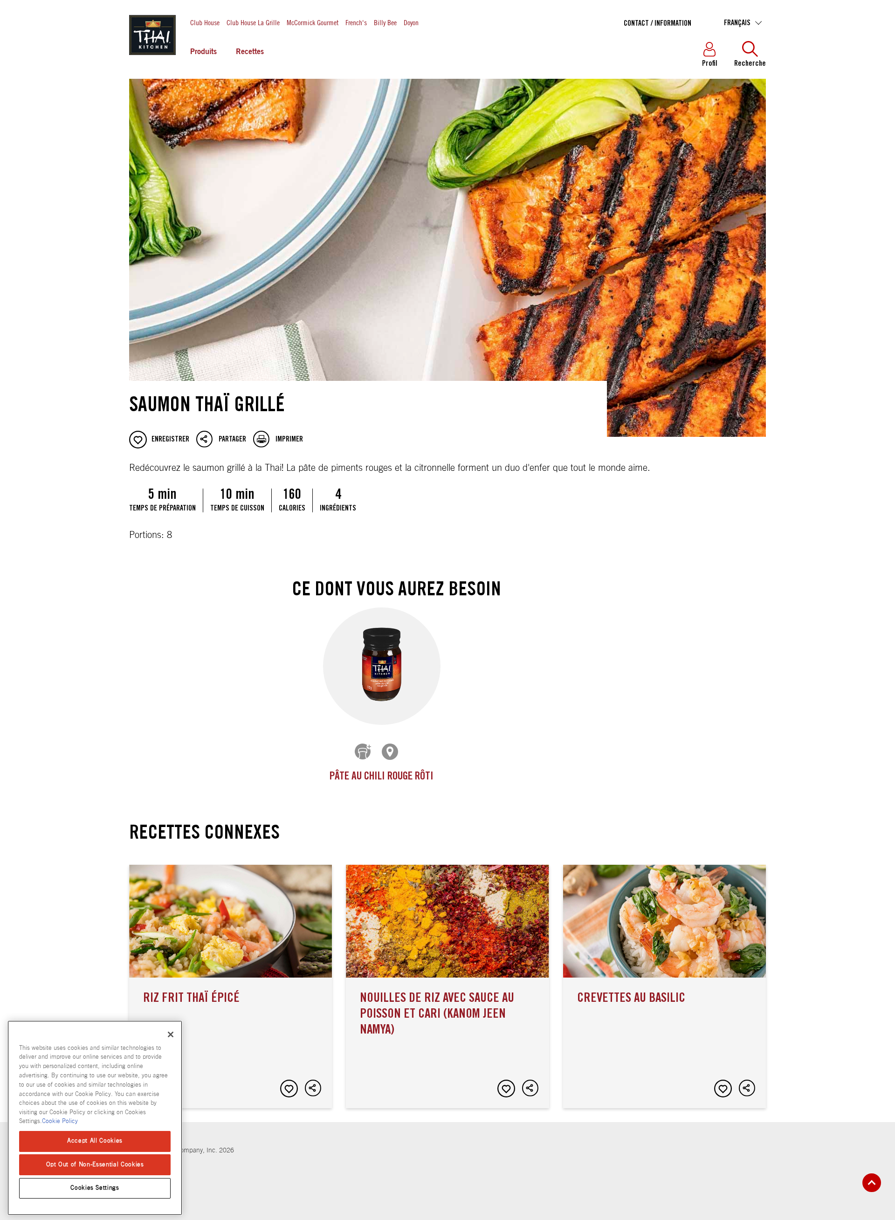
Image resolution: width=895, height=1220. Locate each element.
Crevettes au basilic (664, 986)
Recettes (250, 52)
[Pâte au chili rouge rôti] (382, 666)
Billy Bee (385, 22)
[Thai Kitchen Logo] (152, 55)
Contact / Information (657, 24)
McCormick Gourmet (312, 22)
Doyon (411, 22)
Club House (205, 22)
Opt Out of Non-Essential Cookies (95, 1164)
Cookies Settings (94, 1188)
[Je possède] (363, 752)
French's (356, 22)
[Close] (170, 1034)
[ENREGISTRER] (289, 1088)
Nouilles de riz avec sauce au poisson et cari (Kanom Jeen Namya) (447, 986)
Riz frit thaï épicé (230, 986)
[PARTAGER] (314, 1088)
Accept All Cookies (95, 1141)
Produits (203, 52)
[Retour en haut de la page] (871, 1182)
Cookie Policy (60, 1121)
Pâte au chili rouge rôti (382, 777)
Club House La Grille (253, 22)
